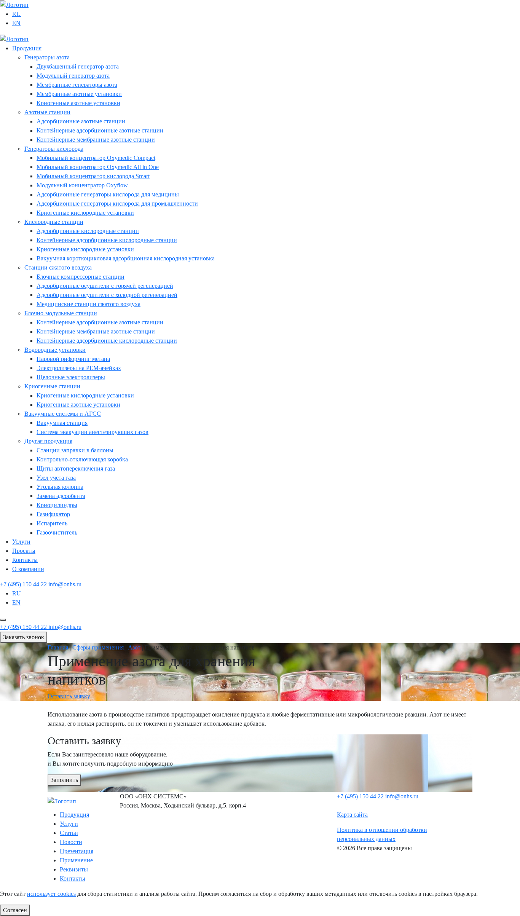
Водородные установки (55, 349)
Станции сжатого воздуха (58, 267)
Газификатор (53, 514)
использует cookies (51, 893)
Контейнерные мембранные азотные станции (96, 139)
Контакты (25, 560)
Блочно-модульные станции (60, 313)
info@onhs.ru (64, 584)
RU (16, 14)
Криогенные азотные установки (78, 103)
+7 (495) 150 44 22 (23, 584)
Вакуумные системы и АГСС (62, 413)
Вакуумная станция (62, 423)
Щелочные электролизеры (71, 377)
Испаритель (52, 523)
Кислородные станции (53, 222)
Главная (58, 647)
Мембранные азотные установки (79, 94)
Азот (134, 647)
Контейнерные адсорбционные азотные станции (100, 130)
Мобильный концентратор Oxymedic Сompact (96, 158)
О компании (28, 569)
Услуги (21, 541)
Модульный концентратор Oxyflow (82, 185)
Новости (71, 842)
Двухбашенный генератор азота (78, 66)
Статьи (69, 833)
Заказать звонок (23, 637)
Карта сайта (352, 814)
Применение (76, 860)
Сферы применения (98, 647)
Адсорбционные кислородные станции (88, 231)
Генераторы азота (47, 57)
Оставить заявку (69, 696)
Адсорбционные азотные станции (81, 121)
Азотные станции (47, 112)
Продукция (26, 48)
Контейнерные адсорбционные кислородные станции (107, 240)
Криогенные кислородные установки (85, 212)
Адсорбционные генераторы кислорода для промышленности (117, 203)
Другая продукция (48, 441)
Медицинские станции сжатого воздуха (88, 304)
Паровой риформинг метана (73, 359)
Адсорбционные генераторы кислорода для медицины (108, 194)
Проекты (23, 550)
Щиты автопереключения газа (76, 468)
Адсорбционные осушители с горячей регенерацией (105, 285)
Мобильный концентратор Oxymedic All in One (98, 167)
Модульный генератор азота (73, 75)
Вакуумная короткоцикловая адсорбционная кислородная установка (126, 258)
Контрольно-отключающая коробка (82, 459)
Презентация (76, 851)
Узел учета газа (56, 477)
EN (16, 23)
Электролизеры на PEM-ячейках (79, 368)
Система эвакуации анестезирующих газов (92, 432)
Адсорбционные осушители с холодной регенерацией (107, 295)
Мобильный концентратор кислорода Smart (93, 176)
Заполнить (64, 780)
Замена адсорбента (61, 496)
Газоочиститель (57, 532)
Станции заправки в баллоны (75, 450)
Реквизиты (74, 869)
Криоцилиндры (57, 505)
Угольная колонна (60, 487)
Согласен (15, 910)
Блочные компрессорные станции (80, 276)
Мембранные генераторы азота (77, 84)
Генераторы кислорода (53, 148)
